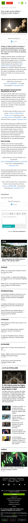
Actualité (5, 478)
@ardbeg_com (8, 115)
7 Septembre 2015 (18, 85)
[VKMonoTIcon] (3, 484)
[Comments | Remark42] (14, 223)
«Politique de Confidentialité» (11, 516)
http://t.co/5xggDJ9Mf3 (10, 83)
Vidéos (4, 449)
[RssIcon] (24, 484)
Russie (4, 480)
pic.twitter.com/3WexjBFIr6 (14, 117)
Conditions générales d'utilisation (14, 498)
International (5, 194)
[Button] (22, 3)
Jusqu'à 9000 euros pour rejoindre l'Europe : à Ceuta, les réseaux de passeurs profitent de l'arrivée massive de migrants (12, 312)
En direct (9, 3)
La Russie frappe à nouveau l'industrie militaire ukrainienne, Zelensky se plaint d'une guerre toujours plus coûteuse (19, 440)
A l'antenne (11, 481)
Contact (14, 506)
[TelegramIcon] (19, 484)
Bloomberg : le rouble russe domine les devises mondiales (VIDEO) (12, 468)
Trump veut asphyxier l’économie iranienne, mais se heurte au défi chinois (19, 431)
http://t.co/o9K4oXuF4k (16, 113)
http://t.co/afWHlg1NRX (9, 186)
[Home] (3, 3)
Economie (5, 344)
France (4, 267)
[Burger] (25, 3)
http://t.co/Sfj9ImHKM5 (8, 161)
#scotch (4, 117)
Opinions (5, 319)
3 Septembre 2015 (18, 188)
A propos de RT (14, 497)
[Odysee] (8, 484)
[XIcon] (14, 484)
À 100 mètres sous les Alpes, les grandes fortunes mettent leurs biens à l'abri (13, 387)
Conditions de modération (14, 504)
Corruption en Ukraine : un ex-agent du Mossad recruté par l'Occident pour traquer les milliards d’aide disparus (19, 410)
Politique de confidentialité (14, 500)
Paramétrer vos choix (14, 502)
